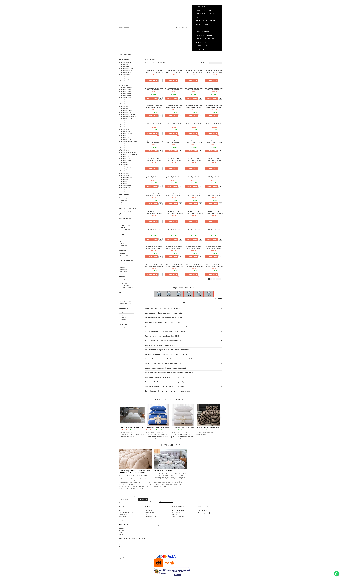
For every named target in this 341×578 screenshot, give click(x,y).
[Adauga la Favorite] (160, 80)
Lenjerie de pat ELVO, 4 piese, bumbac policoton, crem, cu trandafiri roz (214, 265)
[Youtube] (119, 546)
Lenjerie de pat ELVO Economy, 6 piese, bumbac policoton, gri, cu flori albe (214, 177)
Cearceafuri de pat (123, 85)
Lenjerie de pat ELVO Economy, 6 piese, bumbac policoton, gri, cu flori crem (154, 194)
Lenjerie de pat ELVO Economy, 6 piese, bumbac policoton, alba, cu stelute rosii (174, 159)
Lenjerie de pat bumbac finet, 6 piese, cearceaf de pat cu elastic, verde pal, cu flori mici (154, 89)
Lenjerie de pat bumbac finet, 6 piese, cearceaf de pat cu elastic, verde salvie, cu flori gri (194, 89)
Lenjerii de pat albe (123, 105)
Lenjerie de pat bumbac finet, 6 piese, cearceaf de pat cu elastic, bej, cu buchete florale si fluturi (154, 141)
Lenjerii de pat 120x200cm (125, 89)
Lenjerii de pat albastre (125, 103)
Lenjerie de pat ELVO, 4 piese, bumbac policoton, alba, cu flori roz (194, 247)
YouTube (121, 534)
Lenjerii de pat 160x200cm (125, 93)
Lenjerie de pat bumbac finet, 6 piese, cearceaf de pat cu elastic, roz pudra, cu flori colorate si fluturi (174, 106)
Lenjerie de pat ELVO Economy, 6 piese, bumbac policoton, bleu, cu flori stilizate (174, 194)
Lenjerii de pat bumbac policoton (127, 116)
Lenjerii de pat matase (124, 74)
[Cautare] (154, 28)
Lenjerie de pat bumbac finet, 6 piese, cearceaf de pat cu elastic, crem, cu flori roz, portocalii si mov (214, 106)
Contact (121, 521)
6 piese (122, 198)
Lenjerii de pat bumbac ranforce (127, 68)
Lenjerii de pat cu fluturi (125, 139)
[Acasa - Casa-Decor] (124, 28)
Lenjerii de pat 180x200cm (125, 95)
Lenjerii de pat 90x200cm (125, 101)
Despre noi (121, 510)
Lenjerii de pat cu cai (124, 129)
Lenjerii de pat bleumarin (125, 110)
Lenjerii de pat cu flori (124, 137)
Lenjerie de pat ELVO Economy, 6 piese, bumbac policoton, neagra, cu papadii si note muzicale (174, 212)
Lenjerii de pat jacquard (125, 84)
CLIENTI (147, 507)
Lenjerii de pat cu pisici (124, 158)
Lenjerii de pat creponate (125, 124)
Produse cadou (201, 49)
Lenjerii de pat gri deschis (125, 168)
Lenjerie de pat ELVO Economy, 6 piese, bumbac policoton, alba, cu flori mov (194, 159)
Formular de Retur (150, 527)
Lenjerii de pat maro (124, 173)
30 (217, 279)
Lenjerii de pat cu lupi (124, 150)
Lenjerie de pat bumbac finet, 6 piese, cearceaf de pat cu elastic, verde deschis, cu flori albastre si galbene (214, 89)
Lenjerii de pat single (124, 78)
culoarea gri (123, 243)
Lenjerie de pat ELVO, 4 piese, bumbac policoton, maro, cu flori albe (154, 247)
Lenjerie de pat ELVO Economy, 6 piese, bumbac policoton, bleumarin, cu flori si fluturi (193, 194)
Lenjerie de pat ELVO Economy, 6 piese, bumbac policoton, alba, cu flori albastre (194, 177)
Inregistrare (122, 518)
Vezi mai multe (218, 298)
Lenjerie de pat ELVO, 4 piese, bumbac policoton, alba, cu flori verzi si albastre (174, 247)
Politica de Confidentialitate (166, 502)
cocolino (122, 227)
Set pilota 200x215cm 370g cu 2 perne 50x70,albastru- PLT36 (164, 427)
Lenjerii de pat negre (124, 179)
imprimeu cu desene (125, 287)
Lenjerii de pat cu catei (124, 131)
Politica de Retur (149, 518)
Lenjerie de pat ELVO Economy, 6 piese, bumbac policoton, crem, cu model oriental (214, 230)
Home (146, 521)
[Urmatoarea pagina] (220, 279)
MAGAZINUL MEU (124, 507)
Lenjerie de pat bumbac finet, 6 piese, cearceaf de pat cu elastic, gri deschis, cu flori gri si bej (194, 106)
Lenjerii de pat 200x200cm (125, 97)
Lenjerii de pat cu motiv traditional (128, 154)
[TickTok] (119, 548)
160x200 (122, 269)
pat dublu (123, 253)
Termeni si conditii (123, 514)
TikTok (120, 532)
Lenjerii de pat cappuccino (125, 118)
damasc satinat (124, 229)
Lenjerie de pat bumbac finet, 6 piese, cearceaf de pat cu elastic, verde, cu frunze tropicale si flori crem (214, 124)
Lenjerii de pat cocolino (125, 82)
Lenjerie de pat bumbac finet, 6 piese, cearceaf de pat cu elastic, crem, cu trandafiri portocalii (194, 124)
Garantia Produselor (150, 516)
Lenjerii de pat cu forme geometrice (128, 141)
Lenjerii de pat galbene (124, 164)
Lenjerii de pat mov (124, 175)
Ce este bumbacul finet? (163, 471)
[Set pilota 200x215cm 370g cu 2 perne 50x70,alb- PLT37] (183, 415)
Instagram (121, 530)
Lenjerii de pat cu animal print (126, 126)
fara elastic (123, 214)
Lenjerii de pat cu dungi (125, 135)
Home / (121, 54)
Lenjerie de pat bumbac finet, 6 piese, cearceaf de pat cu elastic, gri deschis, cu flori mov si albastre (154, 124)
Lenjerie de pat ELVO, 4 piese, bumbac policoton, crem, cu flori (174, 265)
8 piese (122, 202)
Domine (122, 317)
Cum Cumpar (148, 510)
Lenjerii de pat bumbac (125, 62)
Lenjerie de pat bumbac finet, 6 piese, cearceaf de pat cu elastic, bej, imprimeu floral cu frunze (194, 71)
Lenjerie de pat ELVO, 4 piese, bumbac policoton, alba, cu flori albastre (194, 265)
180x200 (122, 271)
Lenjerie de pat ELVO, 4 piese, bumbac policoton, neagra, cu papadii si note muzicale (154, 265)
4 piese (122, 200)
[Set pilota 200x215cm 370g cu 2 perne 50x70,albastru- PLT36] (157, 415)
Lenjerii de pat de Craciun (125, 80)
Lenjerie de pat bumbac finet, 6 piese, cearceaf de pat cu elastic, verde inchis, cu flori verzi (154, 106)
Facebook (121, 528)
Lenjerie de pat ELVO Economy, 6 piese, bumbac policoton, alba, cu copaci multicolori (214, 159)
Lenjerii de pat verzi (124, 189)
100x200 (122, 267)
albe (121, 241)
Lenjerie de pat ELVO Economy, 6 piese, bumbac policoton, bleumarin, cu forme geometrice (194, 212)
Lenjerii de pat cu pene (124, 156)
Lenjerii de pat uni (123, 64)
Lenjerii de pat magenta (125, 172)
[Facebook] (119, 542)
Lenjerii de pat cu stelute (125, 160)
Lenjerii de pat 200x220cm (125, 99)
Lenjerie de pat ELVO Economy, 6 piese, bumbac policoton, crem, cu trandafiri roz (154, 159)
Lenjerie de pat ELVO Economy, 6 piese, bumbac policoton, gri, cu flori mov (154, 177)
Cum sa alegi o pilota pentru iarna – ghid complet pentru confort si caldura (134, 472)
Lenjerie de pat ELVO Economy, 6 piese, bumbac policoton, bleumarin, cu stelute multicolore (174, 230)
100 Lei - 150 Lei (124, 303)
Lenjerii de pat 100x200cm (125, 87)
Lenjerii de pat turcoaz (124, 187)
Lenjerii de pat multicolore (125, 177)
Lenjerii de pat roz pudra (125, 185)
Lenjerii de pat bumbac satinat (127, 76)
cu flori (122, 283)
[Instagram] (119, 550)
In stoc (122, 328)
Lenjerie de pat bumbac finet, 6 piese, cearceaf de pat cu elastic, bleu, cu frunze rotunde (174, 124)
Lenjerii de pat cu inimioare (126, 149)
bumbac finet (123, 225)
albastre (122, 245)
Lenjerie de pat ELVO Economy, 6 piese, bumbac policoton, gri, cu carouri (194, 230)
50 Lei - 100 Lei (124, 301)
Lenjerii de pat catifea (124, 120)
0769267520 (204, 510)
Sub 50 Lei (122, 299)
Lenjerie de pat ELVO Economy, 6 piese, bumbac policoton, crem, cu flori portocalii (214, 141)
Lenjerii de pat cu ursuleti (125, 162)
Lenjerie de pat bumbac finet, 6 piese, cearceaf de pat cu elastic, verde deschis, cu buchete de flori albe (174, 89)
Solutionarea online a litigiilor (152, 525)
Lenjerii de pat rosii (123, 181)
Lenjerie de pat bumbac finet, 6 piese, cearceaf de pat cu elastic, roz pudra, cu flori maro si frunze (214, 71)
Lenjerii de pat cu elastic (125, 72)
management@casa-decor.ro (209, 513)
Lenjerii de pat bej (123, 106)
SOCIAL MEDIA (123, 525)
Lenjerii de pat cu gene (124, 145)
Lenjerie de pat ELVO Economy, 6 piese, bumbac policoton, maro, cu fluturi (214, 194)
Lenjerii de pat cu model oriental (127, 152)
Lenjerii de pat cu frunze (125, 143)
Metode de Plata (149, 512)
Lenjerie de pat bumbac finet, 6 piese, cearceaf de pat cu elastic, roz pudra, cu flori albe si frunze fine (174, 141)
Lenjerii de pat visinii (124, 191)
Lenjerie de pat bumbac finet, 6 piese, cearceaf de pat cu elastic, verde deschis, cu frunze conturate (174, 71)
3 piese (122, 204)
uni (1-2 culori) (124, 285)
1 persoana (123, 256)
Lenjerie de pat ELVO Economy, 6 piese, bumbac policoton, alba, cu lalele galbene (154, 212)
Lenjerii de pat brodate (125, 112)
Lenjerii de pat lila (123, 170)
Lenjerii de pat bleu (124, 108)
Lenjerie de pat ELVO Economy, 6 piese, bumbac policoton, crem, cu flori (194, 141)
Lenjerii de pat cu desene (125, 133)
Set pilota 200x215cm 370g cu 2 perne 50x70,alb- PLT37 (188, 427)
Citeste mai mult (123, 491)
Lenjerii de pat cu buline (125, 128)
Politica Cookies (123, 516)
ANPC (146, 523)
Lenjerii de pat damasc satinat (126, 66)
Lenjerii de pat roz (123, 183)
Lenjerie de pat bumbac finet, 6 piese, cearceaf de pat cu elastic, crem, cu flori (154, 71)
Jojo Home (123, 319)
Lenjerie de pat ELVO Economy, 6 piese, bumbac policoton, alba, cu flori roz (174, 177)
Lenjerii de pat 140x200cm (125, 91)
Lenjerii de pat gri (123, 166)
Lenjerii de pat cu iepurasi (125, 147)
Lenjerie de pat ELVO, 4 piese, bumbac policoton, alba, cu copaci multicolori (214, 247)
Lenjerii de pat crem (124, 122)
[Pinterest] (119, 544)
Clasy (121, 315)
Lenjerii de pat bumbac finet (126, 70)
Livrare (147, 514)
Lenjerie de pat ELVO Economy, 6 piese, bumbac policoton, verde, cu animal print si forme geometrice (154, 230)
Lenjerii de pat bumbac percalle (127, 114)
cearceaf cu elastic (125, 212)
